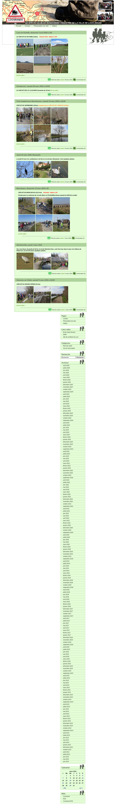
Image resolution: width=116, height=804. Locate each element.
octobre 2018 (67, 585)
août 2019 (66, 561)
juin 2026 (66, 370)
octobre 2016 (67, 642)
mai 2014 (66, 711)
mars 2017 (66, 630)
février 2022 (66, 494)
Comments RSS (68, 801)
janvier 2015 (67, 692)
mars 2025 (66, 406)
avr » (81, 788)
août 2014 (66, 704)
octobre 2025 (67, 389)
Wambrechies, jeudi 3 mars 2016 (29, 245)
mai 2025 (66, 401)
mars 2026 (66, 377)
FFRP (65, 334)
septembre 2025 (68, 392)
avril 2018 (66, 599)
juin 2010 (66, 761)
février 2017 (66, 632)
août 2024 (66, 423)
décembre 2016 (68, 637)
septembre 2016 (68, 644)
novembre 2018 (68, 582)
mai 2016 (66, 654)
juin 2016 (66, 652)
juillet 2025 (66, 396)
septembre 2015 (68, 673)
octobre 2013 (67, 728)
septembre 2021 (68, 506)
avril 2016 (66, 656)
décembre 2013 (68, 723)
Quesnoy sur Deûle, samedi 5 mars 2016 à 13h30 (36, 280)
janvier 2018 (67, 606)
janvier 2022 (67, 497)
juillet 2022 (66, 482)
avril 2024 (66, 432)
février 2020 (66, 547)
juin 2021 (66, 513)
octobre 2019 (67, 556)
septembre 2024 (68, 420)
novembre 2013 (68, 726)
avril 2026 (66, 375)
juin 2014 (66, 709)
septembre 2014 (68, 702)
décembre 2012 (68, 747)
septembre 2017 (68, 616)
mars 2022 (66, 492)
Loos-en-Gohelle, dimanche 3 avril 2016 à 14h (34, 33)
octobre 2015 (67, 671)
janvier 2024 (67, 439)
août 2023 (66, 451)
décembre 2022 (68, 470)
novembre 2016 (68, 640)
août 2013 (66, 733)
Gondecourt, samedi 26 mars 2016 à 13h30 (33, 86)
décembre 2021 (68, 499)
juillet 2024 (66, 425)
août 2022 (66, 480)
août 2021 (66, 508)
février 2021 (66, 523)
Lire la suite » (20, 75)
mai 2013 (66, 740)
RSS (64, 799)
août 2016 (66, 647)
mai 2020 (66, 542)
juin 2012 (66, 757)
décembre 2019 (68, 551)
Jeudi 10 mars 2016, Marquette (28, 155)
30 (70, 785)
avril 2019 (66, 570)
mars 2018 (66, 601)
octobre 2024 (67, 418)
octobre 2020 (67, 530)
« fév (64, 788)
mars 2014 (66, 716)
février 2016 (66, 661)
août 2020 (66, 535)
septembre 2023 (68, 449)
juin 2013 (66, 737)
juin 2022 (66, 485)
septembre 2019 (68, 559)
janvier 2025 (67, 411)
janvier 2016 (67, 664)
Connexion (66, 796)
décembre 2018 (68, 580)
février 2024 (66, 437)
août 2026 (66, 365)
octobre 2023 (67, 446)
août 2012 (66, 752)
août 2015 (66, 675)
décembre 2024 (68, 413)
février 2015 (66, 690)
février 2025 (66, 408)
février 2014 (66, 718)
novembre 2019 (68, 554)
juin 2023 (66, 456)
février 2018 (66, 604)
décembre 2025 (68, 384)
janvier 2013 (67, 745)
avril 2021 (66, 518)
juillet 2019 (66, 563)
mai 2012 (66, 759)
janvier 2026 (67, 382)
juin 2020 (66, 539)
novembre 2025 (68, 387)
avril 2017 (66, 628)
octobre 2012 (67, 749)
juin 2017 (66, 623)
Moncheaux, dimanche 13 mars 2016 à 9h (32, 188)
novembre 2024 (68, 415)
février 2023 (66, 466)
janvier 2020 (67, 549)
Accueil (18, 26)
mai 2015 (66, 683)
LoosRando (15, 20)
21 (63, 783)
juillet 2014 (66, 706)
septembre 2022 (68, 477)
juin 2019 (66, 566)
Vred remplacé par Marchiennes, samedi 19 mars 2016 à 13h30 (40, 101)
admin (62, 79)
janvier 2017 (67, 635)
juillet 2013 (66, 735)
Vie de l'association (69, 348)
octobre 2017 (67, 613)
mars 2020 (66, 544)
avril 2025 (66, 403)
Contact (27, 26)
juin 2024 (66, 427)
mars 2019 (66, 573)
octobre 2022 (67, 475)
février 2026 (66, 380)
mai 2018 (66, 597)
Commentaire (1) (79, 238)
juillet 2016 (66, 649)
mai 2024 (66, 430)
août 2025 (66, 394)
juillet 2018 (66, 592)
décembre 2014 (68, 695)
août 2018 (66, 590)
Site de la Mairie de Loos (70, 337)
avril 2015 (66, 685)
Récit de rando (55, 79)
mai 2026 (66, 372)
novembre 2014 (68, 697)
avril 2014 (66, 714)
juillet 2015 (66, 678)
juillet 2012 (66, 754)
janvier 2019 (67, 578)
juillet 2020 (66, 537)
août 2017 (66, 618)
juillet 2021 (66, 511)
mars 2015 (66, 687)
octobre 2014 (67, 699)
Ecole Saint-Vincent (69, 332)
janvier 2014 (67, 721)
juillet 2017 (66, 621)
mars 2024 (66, 435)
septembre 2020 (68, 532)
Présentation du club (41, 26)
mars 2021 (66, 520)
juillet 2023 (66, 454)
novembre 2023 (68, 444)
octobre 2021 (67, 504)
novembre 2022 (68, 473)
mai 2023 (66, 458)
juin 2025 (66, 399)
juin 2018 (66, 594)
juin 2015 (66, 680)
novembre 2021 (68, 501)
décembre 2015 (68, 666)
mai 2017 (66, 625)
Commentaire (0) (81, 79)
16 (70, 780)
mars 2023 (66, 463)
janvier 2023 (67, 468)
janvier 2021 (67, 525)
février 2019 (66, 575)
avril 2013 (66, 742)
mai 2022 (66, 487)
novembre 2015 (68, 668)
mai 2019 (66, 568)
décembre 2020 (68, 528)
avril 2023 (66, 461)
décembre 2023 (68, 442)
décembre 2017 (68, 609)
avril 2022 (66, 489)
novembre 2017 (68, 611)
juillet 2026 (66, 368)
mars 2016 (66, 659)
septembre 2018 (68, 587)
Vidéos (54, 26)
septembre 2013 (68, 730)
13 (82, 778)
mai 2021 (66, 516)
